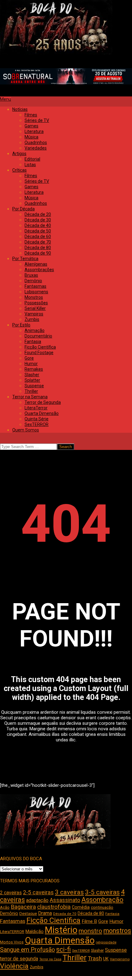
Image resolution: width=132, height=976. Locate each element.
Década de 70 (64, 914)
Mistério (61, 930)
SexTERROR (81, 951)
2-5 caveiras (38, 892)
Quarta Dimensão (60, 940)
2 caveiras (11, 893)
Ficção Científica (53, 920)
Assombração (102, 900)
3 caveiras (69, 892)
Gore (103, 921)
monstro (90, 931)
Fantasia (112, 914)
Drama (45, 913)
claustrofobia (54, 907)
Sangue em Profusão (27, 949)
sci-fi (63, 949)
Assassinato (65, 900)
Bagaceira (23, 907)
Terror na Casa (50, 959)
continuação (102, 907)
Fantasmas (12, 921)
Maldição (34, 931)
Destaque (28, 913)
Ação (5, 907)
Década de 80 (91, 913)
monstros (117, 931)
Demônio (9, 913)
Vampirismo (120, 959)
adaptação (37, 900)
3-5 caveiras (102, 892)
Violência (14, 966)
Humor (116, 921)
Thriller (75, 957)
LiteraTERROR (12, 931)
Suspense (116, 950)
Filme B (89, 921)
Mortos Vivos (12, 942)
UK (106, 959)
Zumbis (36, 967)
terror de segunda (19, 959)
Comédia (81, 907)
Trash (95, 958)
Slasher (97, 950)
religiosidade (106, 942)
